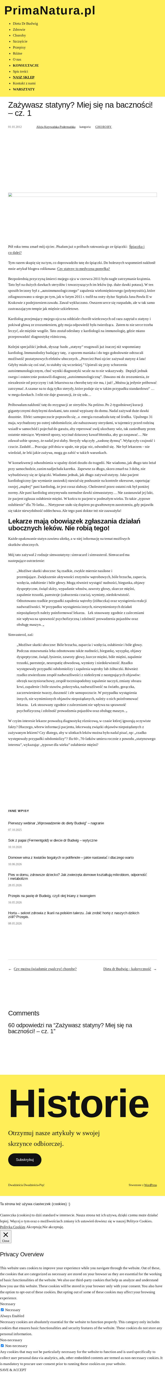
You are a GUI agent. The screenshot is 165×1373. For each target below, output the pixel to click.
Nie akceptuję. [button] (53, 1227)
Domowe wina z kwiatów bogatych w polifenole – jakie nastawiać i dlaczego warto (70, 858)
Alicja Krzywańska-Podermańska (55, 127)
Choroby (103, 127)
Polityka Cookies (12, 1227)
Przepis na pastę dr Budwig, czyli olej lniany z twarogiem (51, 896)
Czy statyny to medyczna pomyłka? (83, 268)
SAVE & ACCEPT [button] (13, 1370)
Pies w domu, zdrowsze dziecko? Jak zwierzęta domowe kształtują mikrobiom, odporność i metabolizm (77, 877)
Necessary (12, 1310)
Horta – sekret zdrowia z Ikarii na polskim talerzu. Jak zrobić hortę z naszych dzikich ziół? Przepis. (73, 915)
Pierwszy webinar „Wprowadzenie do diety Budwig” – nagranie (56, 823)
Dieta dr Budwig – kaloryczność (127, 969)
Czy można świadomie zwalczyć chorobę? (45, 969)
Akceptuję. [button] (34, 1227)
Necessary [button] (7, 1304)
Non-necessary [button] (11, 1340)
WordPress (150, 1185)
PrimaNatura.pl (50, 10)
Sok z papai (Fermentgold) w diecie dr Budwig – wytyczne (52, 840)
